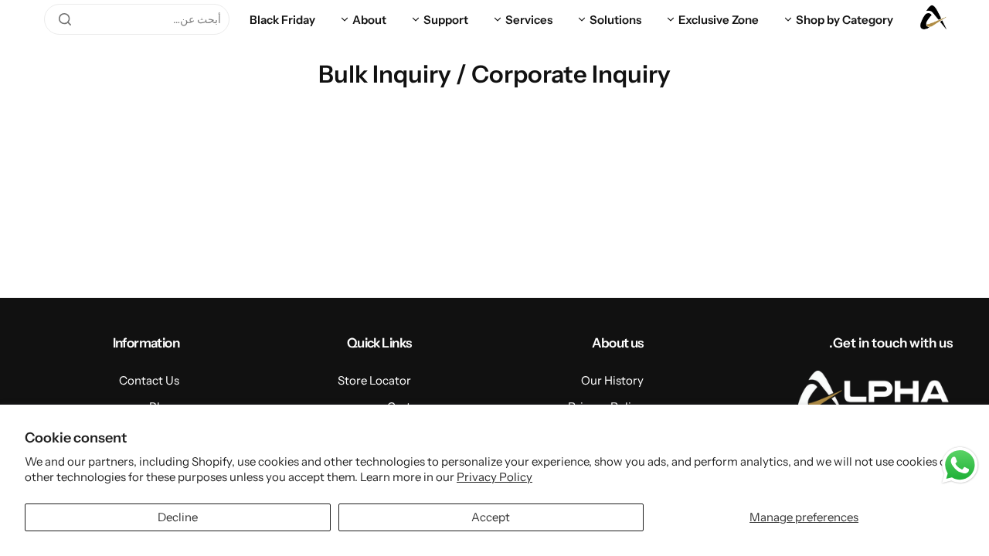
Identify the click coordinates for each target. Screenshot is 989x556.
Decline (178, 517)
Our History (612, 380)
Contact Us (149, 380)
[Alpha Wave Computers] (933, 19)
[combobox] (136, 19)
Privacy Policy (494, 477)
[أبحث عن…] (65, 19)
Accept (490, 517)
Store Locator (374, 380)
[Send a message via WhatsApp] (960, 465)
